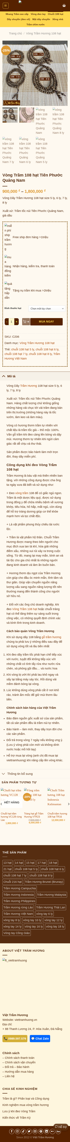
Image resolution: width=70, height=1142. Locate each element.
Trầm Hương (28, 385)
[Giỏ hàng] (64, 6)
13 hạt (7, 862)
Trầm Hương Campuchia (19, 888)
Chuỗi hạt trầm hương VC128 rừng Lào (11, 816)
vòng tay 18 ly (55, 926)
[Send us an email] (35, 1131)
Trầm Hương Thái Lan (50, 907)
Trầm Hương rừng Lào (18, 907)
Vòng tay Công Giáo (16, 933)
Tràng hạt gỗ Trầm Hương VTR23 (33, 815)
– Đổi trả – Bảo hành (15, 1067)
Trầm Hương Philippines (19, 901)
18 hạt (53, 862)
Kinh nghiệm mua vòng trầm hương (25, 1105)
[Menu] (6, 5)
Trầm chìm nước (36, 24)
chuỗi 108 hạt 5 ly (22, 349)
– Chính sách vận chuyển (18, 1062)
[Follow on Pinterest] (40, 1131)
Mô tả (11, 376)
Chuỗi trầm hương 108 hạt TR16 (57, 815)
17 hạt (42, 862)
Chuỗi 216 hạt (12, 881)
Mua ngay (46, 321)
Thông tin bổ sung (20, 773)
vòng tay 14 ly (12, 926)
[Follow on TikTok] (23, 1131)
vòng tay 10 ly (32, 920)
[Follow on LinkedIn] (46, 1131)
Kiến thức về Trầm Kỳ (16, 1117)
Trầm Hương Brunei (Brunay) (44, 881)
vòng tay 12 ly (53, 920)
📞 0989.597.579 (15, 1038)
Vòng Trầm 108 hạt (24, 609)
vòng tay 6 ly (44, 913)
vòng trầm (21, 493)
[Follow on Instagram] (17, 1131)
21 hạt (7, 869)
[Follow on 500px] (58, 1131)
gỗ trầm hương (51, 637)
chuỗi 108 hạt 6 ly (47, 349)
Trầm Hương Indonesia (18, 894)
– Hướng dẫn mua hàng (18, 1071)
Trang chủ (15, 33)
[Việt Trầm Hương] (35, 5)
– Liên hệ (8, 1076)
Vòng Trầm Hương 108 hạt (43, 33)
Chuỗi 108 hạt (55, 14)
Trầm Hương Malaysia (51, 894)
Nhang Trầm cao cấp (17, 14)
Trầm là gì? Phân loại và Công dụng (25, 1098)
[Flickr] (52, 1131)
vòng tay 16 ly (34, 926)
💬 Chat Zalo (40, 1038)
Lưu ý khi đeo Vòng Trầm (18, 1111)
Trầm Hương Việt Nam (18, 913)
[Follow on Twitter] (29, 1131)
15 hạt (30, 862)
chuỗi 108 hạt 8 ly (40, 354)
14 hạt (19, 862)
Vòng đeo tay (38, 14)
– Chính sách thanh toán (18, 1057)
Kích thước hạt (13, 308)
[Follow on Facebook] (11, 1131)
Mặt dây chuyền (41, 19)
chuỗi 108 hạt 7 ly (16, 354)
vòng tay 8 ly (11, 920)
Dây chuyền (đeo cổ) (18, 19)
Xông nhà (57, 19)
